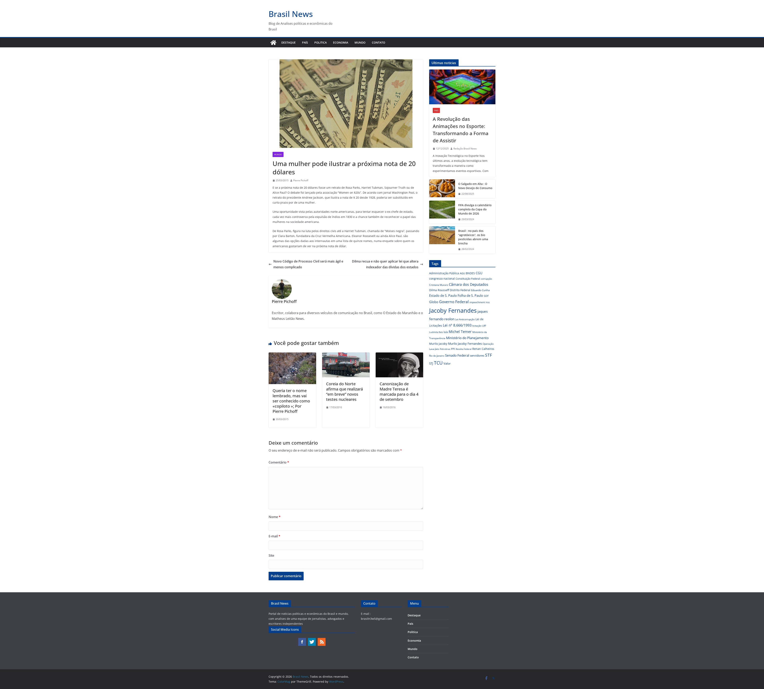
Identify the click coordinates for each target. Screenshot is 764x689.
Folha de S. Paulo (470, 295)
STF (488, 355)
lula (446, 332)
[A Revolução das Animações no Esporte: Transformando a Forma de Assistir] (462, 86)
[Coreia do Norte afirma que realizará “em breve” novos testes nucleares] (346, 355)
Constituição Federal (468, 278)
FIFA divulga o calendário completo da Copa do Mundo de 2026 (474, 209)
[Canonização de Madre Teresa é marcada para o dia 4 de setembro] (399, 355)
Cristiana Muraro (438, 284)
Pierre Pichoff (300, 180)
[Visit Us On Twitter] (312, 639)
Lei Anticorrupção (465, 319)
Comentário (279, 462)
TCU (438, 363)
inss (488, 302)
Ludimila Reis (436, 332)
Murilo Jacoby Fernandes (465, 343)
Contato (378, 42)
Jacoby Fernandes (453, 310)
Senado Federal (457, 355)
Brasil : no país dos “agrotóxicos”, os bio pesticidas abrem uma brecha (473, 237)
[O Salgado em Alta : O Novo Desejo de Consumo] (442, 188)
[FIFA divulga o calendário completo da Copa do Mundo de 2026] (442, 212)
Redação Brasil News (465, 148)
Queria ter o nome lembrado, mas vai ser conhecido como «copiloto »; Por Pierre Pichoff (291, 401)
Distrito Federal (460, 290)
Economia (340, 42)
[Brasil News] (273, 42)
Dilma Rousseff (439, 290)
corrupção (486, 278)
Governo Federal (454, 301)
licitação (476, 325)
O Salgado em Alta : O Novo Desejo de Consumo (475, 186)
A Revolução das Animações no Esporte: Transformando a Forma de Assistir (460, 130)
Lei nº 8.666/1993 (457, 325)
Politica (320, 42)
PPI (453, 349)
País (305, 42)
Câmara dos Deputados (468, 284)
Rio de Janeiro (436, 355)
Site (271, 555)
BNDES (470, 273)
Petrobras (445, 348)
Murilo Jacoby (438, 343)
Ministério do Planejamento (467, 338)
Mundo (360, 42)
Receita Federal (464, 348)
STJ (431, 363)
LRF (484, 325)
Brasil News (291, 13)
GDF (486, 295)
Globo (433, 302)
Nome (275, 517)
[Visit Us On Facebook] (302, 639)
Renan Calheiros (483, 349)
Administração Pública (444, 273)
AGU (462, 273)
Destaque (288, 42)
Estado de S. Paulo (443, 295)
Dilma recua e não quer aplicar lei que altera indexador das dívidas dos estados (385, 264)
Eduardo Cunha (480, 290)
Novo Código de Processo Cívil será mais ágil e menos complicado (308, 264)
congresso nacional (442, 278)
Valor (447, 363)
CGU (479, 273)
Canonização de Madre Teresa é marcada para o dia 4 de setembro (399, 391)
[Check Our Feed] (321, 639)
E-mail (274, 536)
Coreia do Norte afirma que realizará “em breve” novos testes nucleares (344, 391)
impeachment (477, 302)
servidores (477, 355)
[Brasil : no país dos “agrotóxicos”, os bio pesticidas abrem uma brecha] (442, 240)
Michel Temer (460, 331)
